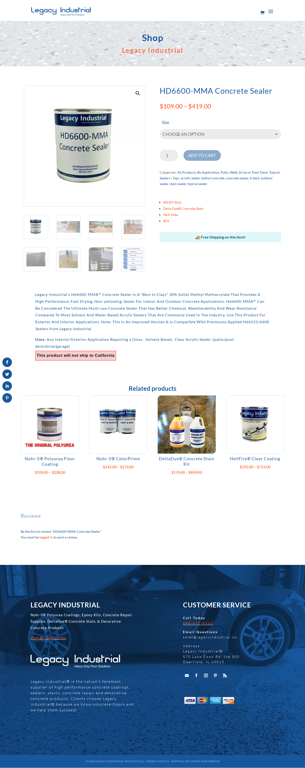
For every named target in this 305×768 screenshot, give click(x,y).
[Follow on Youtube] (187, 675)
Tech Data (170, 215)
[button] (137, 93)
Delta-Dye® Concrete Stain (183, 208)
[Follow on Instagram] (206, 675)
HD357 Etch (172, 202)
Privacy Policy (158, 761)
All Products (186, 172)
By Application (208, 172)
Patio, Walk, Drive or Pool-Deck (244, 172)
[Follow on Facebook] (196, 675)
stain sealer (178, 184)
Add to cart (202, 155)
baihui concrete (212, 178)
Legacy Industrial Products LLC (120, 761)
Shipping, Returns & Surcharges (195, 761)
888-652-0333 (198, 623)
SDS (166, 221)
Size (165, 122)
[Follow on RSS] (225, 675)
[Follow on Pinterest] (215, 675)
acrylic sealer (190, 178)
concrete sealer (237, 178)
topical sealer (197, 184)
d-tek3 (254, 178)
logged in (46, 537)
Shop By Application (48, 638)
